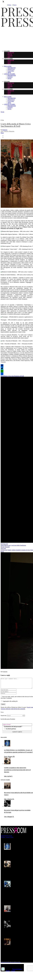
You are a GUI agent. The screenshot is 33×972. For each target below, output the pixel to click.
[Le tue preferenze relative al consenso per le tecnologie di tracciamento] (3, 969)
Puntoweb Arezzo (17, 969)
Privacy (8, 970)
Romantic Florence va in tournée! (15, 915)
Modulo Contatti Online (7, 837)
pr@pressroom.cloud (6, 835)
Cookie (13, 970)
